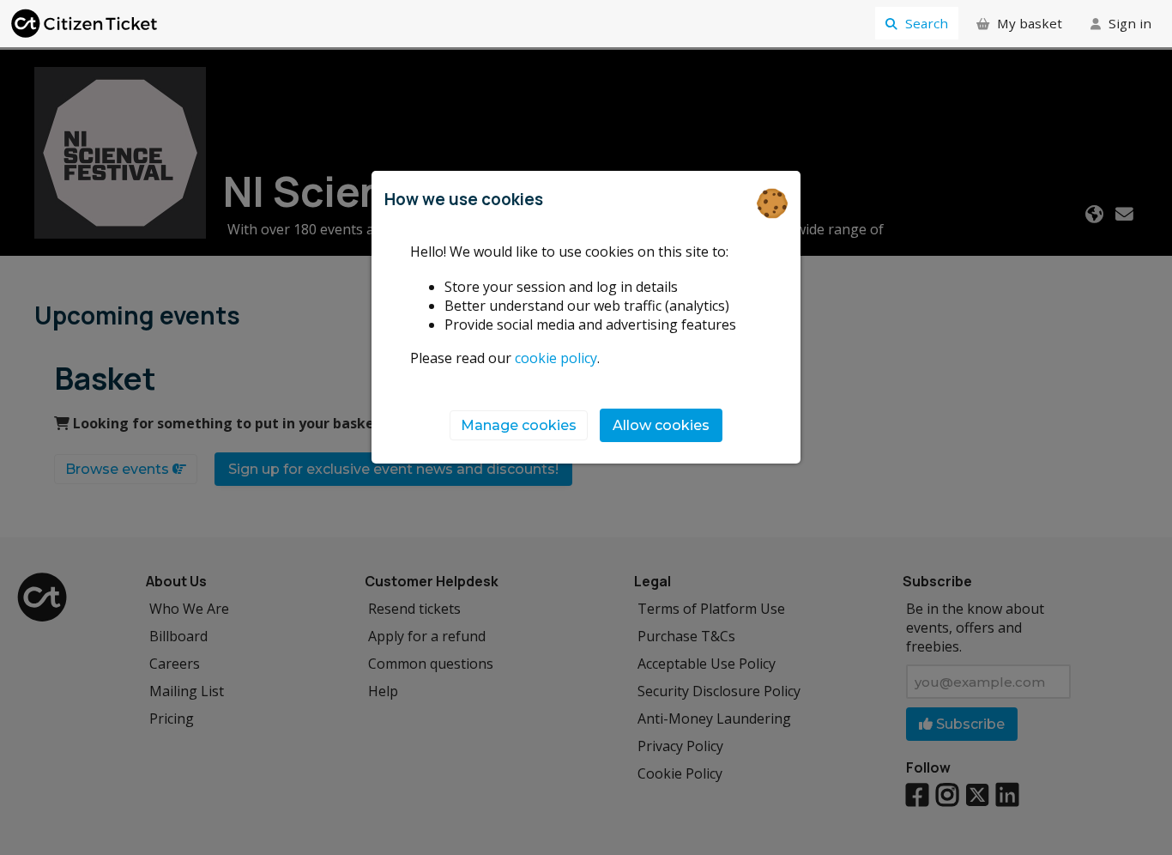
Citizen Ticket (86, 24)
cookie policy (556, 358)
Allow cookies (661, 425)
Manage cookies (519, 425)
